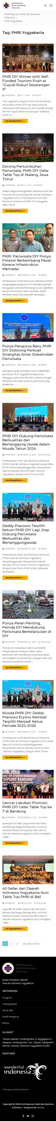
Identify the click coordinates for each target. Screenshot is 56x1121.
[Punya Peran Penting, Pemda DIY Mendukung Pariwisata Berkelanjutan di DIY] (28, 604)
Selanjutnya (31, 943)
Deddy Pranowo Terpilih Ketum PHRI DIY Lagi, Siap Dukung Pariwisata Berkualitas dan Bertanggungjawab (25, 534)
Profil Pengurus (10, 1016)
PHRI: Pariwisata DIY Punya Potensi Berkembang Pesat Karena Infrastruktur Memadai (26, 262)
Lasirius (40, 1107)
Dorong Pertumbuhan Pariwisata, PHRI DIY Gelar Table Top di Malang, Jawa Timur (25, 172)
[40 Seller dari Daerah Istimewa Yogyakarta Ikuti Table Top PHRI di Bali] (28, 870)
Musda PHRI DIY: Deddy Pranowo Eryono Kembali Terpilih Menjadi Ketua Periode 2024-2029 (24, 719)
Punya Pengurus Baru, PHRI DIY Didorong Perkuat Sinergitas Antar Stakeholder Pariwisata (28, 352)
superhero (9, 95)
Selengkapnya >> (15, 121)
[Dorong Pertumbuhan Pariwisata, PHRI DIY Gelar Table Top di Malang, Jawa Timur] (28, 147)
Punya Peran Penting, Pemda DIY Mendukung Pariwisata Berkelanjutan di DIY (26, 629)
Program (7, 997)
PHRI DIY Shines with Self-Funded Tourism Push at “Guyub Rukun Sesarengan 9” (26, 83)
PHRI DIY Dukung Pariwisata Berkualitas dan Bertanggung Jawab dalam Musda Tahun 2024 (27, 442)
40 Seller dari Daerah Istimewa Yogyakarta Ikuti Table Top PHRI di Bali (25, 892)
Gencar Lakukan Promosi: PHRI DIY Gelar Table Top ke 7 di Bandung (27, 807)
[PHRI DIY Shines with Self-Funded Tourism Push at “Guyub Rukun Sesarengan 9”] (28, 58)
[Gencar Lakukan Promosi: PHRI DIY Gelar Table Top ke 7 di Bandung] (28, 784)
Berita (37, 95)
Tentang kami (9, 1003)
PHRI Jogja (45, 454)
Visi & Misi (7, 1010)
